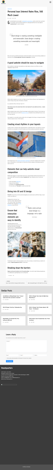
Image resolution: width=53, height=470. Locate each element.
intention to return (25, 112)
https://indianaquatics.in (8, 379)
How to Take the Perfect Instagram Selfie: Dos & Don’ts (15, 282)
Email (22, 355)
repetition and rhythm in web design (23, 160)
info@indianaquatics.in (16, 377)
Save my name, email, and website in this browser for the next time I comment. (19, 358)
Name (7, 355)
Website (36, 355)
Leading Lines (18, 181)
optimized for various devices (27, 21)
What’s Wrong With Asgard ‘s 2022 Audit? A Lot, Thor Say (37, 282)
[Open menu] (50, 2)
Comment (8, 341)
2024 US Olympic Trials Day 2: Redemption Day (12, 307)
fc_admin (9, 18)
